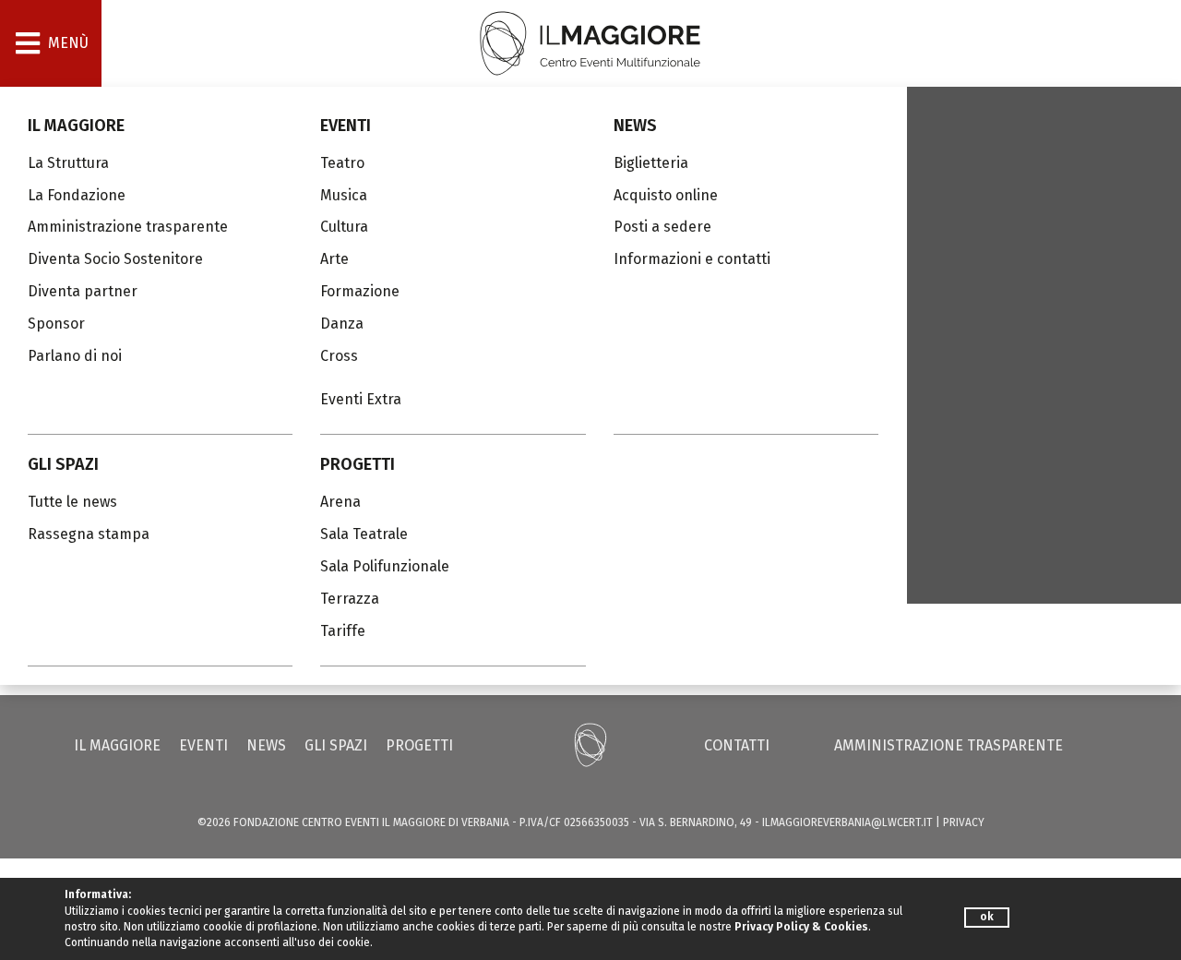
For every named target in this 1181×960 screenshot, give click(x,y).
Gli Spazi (63, 464)
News (635, 125)
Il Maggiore (76, 125)
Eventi (345, 125)
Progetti (357, 464)
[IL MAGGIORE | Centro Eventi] (590, 42)
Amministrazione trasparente (948, 745)
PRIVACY (963, 822)
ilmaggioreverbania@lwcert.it (847, 822)
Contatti (736, 745)
